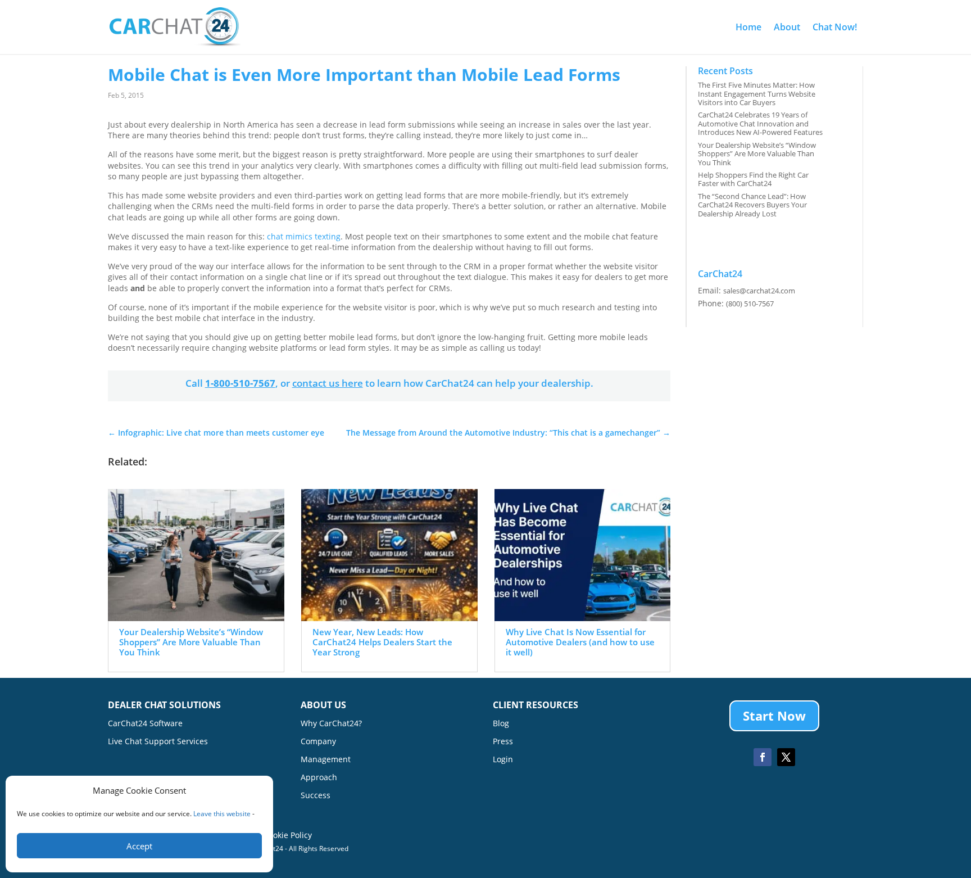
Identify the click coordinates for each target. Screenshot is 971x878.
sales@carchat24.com (759, 291)
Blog (501, 723)
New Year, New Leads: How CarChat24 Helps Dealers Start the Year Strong (382, 642)
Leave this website (222, 813)
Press (503, 741)
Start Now (774, 715)
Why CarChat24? (331, 723)
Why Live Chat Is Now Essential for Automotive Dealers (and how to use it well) (580, 642)
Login (503, 759)
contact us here (327, 383)
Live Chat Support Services (158, 741)
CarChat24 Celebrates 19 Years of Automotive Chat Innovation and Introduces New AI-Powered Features (760, 123)
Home (748, 27)
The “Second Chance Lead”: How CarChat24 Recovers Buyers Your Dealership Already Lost (752, 205)
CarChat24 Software (145, 723)
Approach (319, 777)
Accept (139, 846)
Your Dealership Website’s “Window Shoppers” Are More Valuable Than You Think (191, 642)
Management (326, 759)
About (787, 27)
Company (318, 741)
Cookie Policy (288, 835)
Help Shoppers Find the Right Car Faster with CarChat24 (753, 179)
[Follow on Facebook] (763, 757)
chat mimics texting (304, 236)
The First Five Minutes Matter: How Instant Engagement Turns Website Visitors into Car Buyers (756, 93)
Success (315, 795)
